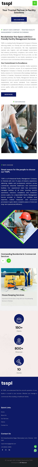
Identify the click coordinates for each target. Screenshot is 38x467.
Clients (3, 422)
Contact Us (4, 425)
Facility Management (12, 295)
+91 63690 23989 (6, 447)
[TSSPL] (7, 4)
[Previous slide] (3, 260)
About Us (3, 415)
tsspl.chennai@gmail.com (8, 443)
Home (3, 412)
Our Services (4, 418)
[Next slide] (9, 260)
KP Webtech (23, 462)
